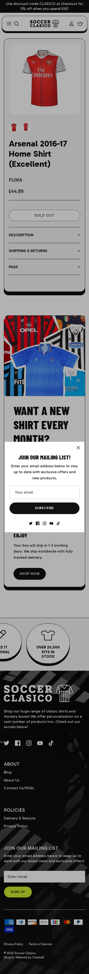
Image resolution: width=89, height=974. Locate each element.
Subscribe (44, 508)
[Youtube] (51, 523)
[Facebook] (37, 523)
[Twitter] (31, 523)
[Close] (78, 447)
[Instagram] (44, 523)
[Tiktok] (58, 523)
